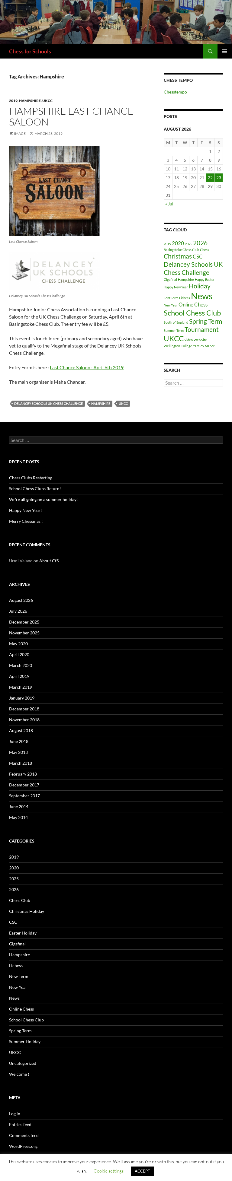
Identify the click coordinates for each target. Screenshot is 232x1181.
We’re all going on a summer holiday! (43, 499)
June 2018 (18, 741)
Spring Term (205, 321)
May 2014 (18, 817)
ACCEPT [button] (142, 1171)
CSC (198, 256)
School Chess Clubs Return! (35, 488)
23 (218, 177)
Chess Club (19, 900)
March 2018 (20, 763)
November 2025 (24, 632)
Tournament (202, 329)
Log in (14, 1113)
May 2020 (18, 643)
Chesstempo (175, 91)
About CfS (49, 560)
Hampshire (30, 100)
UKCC (47, 100)
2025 (188, 244)
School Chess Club (192, 312)
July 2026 (18, 611)
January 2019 (21, 697)
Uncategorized (22, 1063)
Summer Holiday (24, 1041)
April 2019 (19, 676)
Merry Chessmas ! (26, 521)
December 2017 (24, 784)
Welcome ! (19, 1074)
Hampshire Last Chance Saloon (71, 116)
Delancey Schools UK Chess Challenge (48, 403)
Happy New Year (176, 287)
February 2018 (23, 773)
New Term (18, 976)
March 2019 (20, 687)
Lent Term (171, 298)
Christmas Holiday (26, 911)
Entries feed (20, 1124)
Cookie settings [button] (109, 1171)
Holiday (200, 286)
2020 (178, 243)
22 (210, 177)
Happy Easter (204, 279)
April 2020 (19, 654)
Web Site (200, 340)
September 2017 (24, 795)
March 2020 (20, 665)
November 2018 (24, 719)
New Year (171, 305)
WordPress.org (23, 1146)
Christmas (178, 256)
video (189, 340)
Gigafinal (170, 279)
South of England (176, 322)
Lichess (184, 298)
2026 (200, 242)
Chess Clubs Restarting (30, 477)
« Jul (169, 203)
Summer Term (174, 330)
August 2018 (21, 730)
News (202, 295)
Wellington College (178, 346)
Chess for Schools (30, 51)
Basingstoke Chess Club (181, 250)
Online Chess (193, 304)
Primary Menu (225, 51)
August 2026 (21, 600)
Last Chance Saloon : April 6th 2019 (87, 367)
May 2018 (18, 752)
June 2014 (18, 806)
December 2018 (24, 708)
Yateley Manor (203, 346)
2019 (13, 100)
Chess (204, 250)
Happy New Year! (25, 510)
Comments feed (24, 1135)
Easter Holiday (23, 932)
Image (20, 133)
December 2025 (24, 621)
